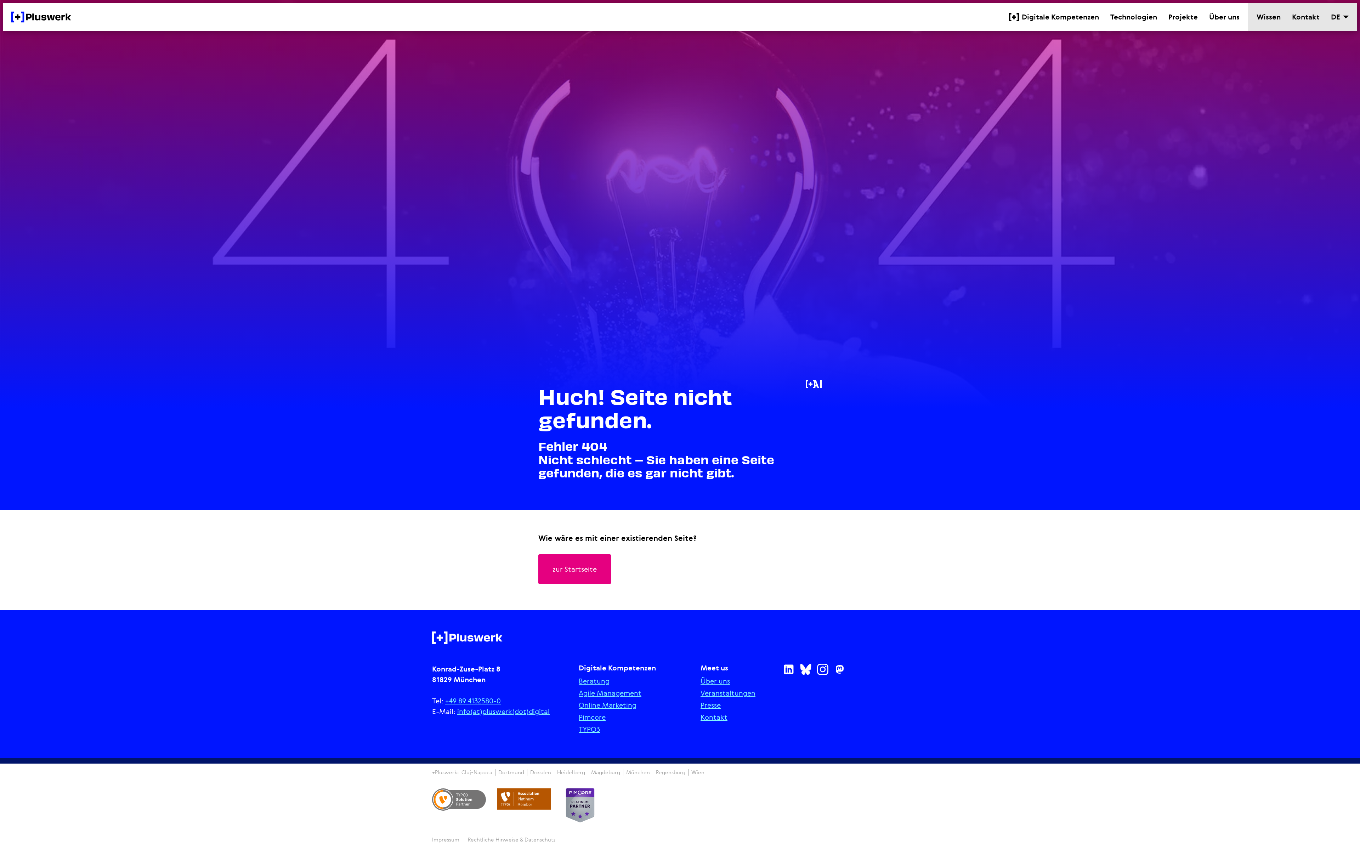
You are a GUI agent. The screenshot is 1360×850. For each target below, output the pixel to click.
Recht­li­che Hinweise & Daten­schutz (512, 839)
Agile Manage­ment (610, 693)
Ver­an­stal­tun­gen (728, 693)
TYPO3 (589, 729)
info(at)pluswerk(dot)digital (503, 711)
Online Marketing (607, 705)
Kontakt (714, 717)
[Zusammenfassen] (814, 384)
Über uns (715, 681)
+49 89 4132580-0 (473, 701)
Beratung (594, 681)
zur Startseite (574, 569)
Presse (711, 705)
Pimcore (592, 717)
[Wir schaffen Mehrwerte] (41, 17)
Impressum (445, 839)
